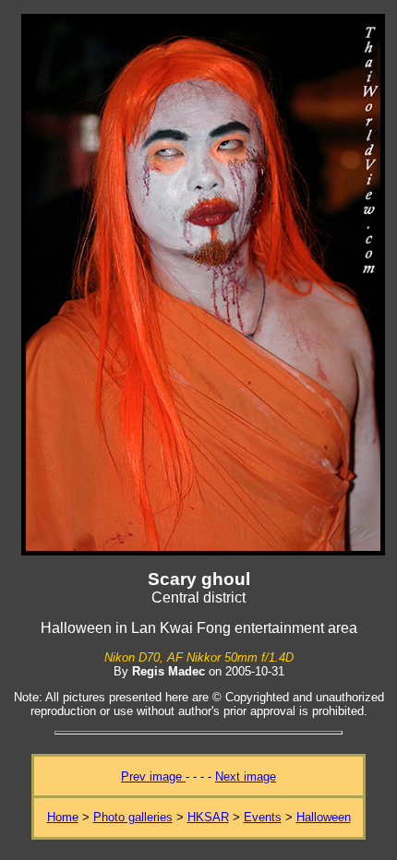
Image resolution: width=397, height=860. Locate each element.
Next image (245, 776)
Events (263, 817)
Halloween (323, 817)
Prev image (153, 776)
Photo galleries (133, 817)
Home (62, 817)
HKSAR (208, 817)
